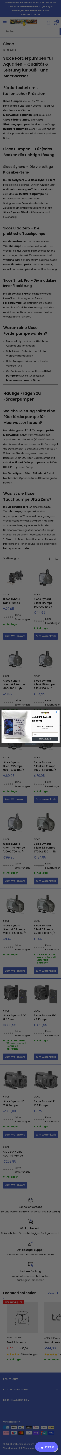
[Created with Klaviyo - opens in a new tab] (30, 744)
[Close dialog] (57, 712)
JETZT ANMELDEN (45, 739)
